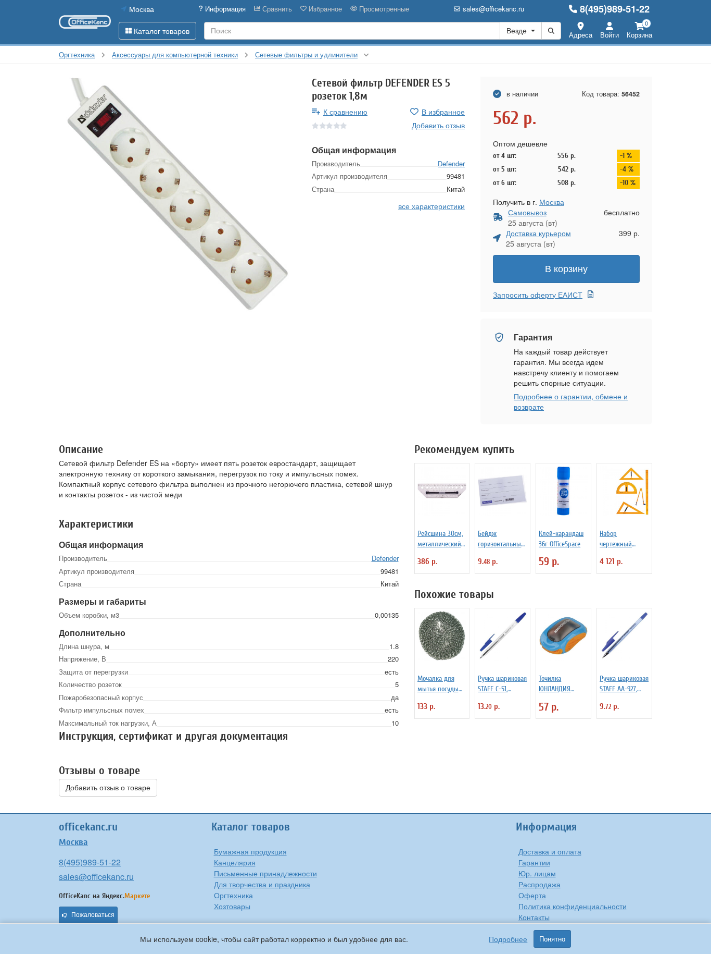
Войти (609, 35)
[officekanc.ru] (85, 22)
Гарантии (534, 862)
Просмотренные (383, 9)
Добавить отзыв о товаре (108, 788)
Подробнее (508, 939)
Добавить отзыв (438, 125)
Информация (224, 9)
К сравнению (345, 111)
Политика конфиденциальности (572, 906)
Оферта (532, 895)
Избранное (324, 9)
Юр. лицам (537, 873)
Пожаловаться (93, 915)
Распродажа (539, 884)
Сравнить (276, 9)
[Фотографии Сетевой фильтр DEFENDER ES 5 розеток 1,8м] (177, 195)
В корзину (566, 269)
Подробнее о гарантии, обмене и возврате (571, 401)
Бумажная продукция (250, 851)
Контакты (534, 917)
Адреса (580, 35)
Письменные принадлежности (265, 873)
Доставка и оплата (549, 851)
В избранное (443, 111)
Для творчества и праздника (262, 884)
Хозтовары (232, 906)
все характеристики (431, 205)
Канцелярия (235, 862)
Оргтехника (233, 895)
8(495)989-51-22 (615, 9)
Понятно (552, 939)
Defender (451, 163)
